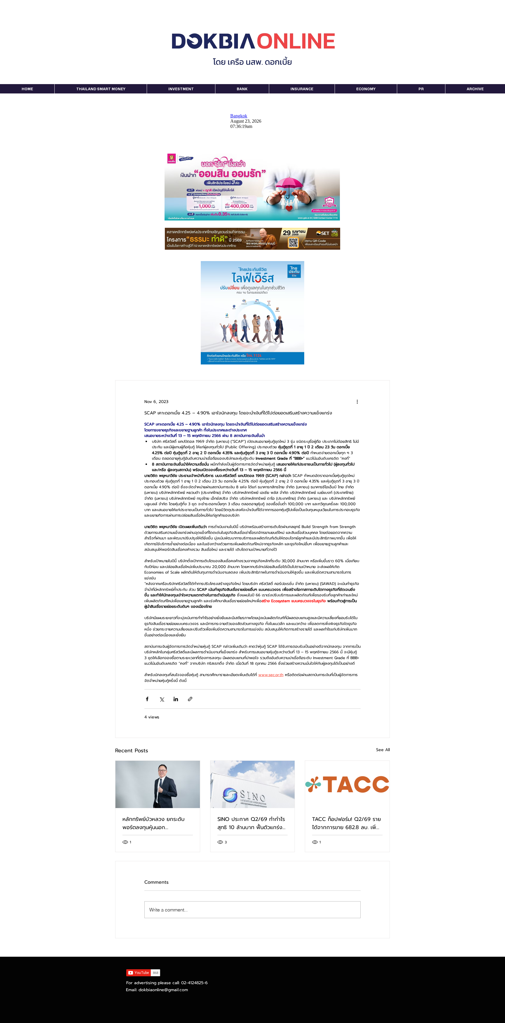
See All (383, 750)
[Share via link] (190, 699)
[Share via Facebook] (147, 699)
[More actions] (357, 401)
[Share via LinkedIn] (176, 699)
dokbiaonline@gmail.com (163, 990)
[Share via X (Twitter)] (161, 699)
